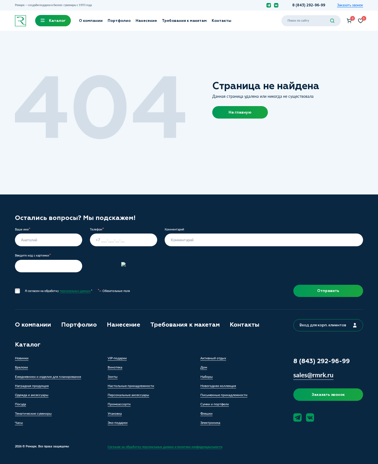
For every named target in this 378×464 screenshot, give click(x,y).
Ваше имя (22, 229)
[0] (349, 20)
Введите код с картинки (32, 255)
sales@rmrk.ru (313, 374)
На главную (240, 112)
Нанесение (146, 20)
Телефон (96, 229)
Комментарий (174, 229)
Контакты (221, 20)
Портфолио (119, 20)
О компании (91, 20)
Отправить (328, 290)
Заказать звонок (350, 5)
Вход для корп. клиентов (323, 325)
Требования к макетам (184, 20)
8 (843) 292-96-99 (308, 5)
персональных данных (75, 291)
